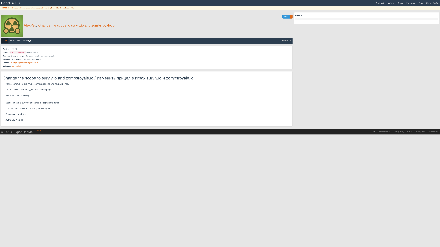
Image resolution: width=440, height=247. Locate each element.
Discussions (410, 3)
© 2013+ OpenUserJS (17, 131)
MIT (11, 63)
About (5, 40)
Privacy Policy (70, 8)
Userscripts (380, 3)
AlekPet (30, 25)
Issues (26, 40)
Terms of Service (56, 8)
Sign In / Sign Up (432, 3)
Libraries (391, 3)
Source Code (15, 40)
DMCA (409, 131)
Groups (400, 3)
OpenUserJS (10, 3)
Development (420, 131)
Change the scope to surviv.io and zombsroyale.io (76, 25)
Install (286, 16)
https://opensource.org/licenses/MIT (26, 63)
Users (420, 3)
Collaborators (433, 131)
